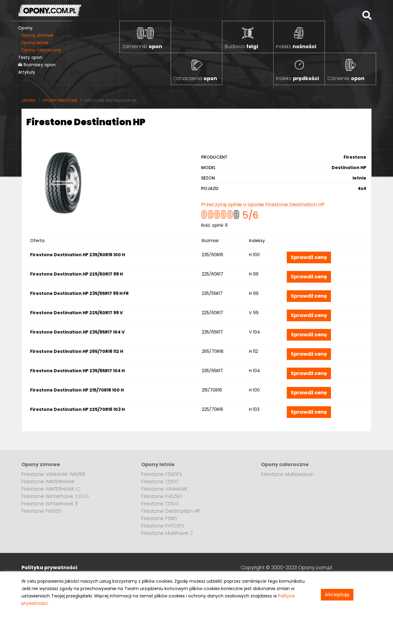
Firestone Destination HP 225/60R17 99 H (76, 274)
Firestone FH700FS (163, 525)
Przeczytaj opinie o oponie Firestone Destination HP (263, 204)
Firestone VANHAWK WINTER (53, 474)
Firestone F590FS (161, 474)
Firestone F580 (159, 518)
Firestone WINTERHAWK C (50, 488)
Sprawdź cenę (309, 257)
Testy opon (30, 57)
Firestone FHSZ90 (161, 496)
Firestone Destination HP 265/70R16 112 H (76, 351)
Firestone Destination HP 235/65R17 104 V (77, 332)
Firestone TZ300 (160, 503)
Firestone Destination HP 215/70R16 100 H (77, 390)
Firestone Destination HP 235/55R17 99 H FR (79, 293)
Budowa (241, 46)
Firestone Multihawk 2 (167, 533)
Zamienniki (142, 46)
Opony (25, 28)
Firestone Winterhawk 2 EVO (55, 496)
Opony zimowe (37, 35)
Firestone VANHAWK (164, 488)
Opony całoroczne (41, 50)
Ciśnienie (345, 78)
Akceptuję (337, 594)
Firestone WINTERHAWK (48, 481)
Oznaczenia (195, 78)
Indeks (296, 46)
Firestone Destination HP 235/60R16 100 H (77, 255)
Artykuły (26, 72)
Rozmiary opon (39, 65)
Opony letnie (35, 43)
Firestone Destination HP (170, 511)
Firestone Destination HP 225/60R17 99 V (76, 313)
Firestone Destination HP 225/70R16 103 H (77, 409)
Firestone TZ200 (160, 481)
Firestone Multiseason (287, 474)
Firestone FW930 (41, 511)
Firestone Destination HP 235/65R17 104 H (77, 371)
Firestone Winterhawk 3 (49, 503)
